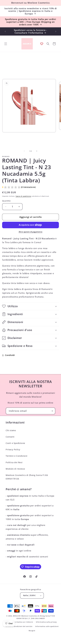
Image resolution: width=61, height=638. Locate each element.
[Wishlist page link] (41, 43)
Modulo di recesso (15, 468)
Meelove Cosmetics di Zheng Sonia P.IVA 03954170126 (27, 477)
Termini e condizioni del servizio (18, 626)
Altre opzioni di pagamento (30, 232)
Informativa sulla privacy (46, 622)
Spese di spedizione (23, 196)
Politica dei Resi (14, 462)
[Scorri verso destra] (37, 151)
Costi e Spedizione (15, 443)
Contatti (10, 436)
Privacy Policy (13, 449)
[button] (6, 44)
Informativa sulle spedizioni (47, 626)
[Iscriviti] (52, 410)
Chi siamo (11, 430)
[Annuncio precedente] (5, 31)
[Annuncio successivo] (56, 31)
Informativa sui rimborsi (22, 622)
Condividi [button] (10, 355)
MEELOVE (17, 616)
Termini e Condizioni (16, 456)
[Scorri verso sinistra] (24, 151)
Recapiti (32, 630)
